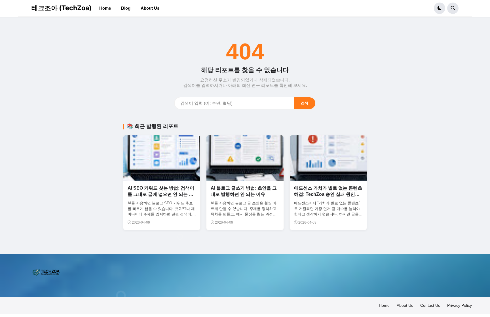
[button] (439, 8)
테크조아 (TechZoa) (61, 8)
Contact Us (430, 305)
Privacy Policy (459, 305)
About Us (405, 305)
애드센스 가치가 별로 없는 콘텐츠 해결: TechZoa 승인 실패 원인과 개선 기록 (328, 194)
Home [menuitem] (105, 8)
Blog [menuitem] (125, 8)
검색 (304, 103)
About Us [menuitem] (150, 8)
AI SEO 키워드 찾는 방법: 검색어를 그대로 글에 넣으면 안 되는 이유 (161, 194)
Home (384, 305)
